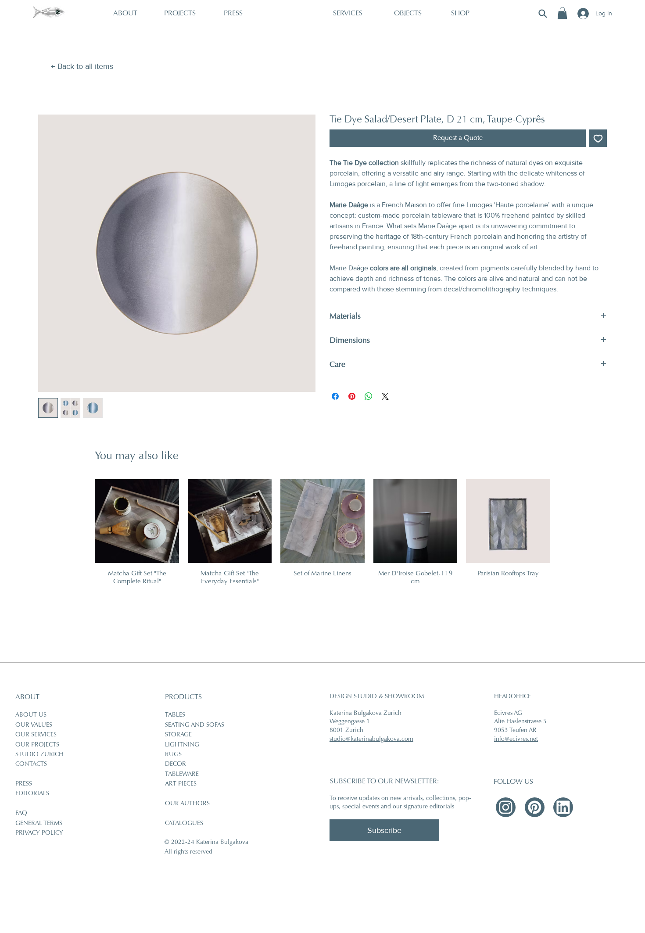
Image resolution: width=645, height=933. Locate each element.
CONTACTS (31, 764)
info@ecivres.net (516, 739)
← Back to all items (82, 66)
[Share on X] (385, 396)
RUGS (173, 755)
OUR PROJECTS (37, 745)
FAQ (21, 814)
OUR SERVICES (36, 735)
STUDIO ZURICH (39, 755)
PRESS (23, 784)
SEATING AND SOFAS (194, 725)
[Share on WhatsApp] (368, 396)
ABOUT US (31, 715)
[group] (322, 532)
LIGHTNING (182, 745)
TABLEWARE (182, 775)
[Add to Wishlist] (598, 138)
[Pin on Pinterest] (352, 396)
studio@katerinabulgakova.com (371, 739)
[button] (562, 13)
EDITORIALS (32, 794)
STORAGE (178, 735)
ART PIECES (181, 784)
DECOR (175, 764)
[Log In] (582, 13)
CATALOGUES (184, 824)
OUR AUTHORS (187, 804)
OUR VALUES (33, 725)
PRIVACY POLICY (39, 833)
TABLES (175, 715)
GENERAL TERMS (38, 824)
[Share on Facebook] (335, 396)
